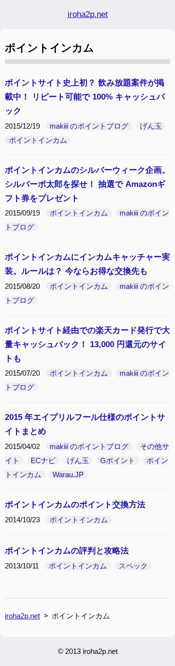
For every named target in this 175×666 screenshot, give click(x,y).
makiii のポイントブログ (89, 126)
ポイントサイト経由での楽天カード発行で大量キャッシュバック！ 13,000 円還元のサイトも (87, 344)
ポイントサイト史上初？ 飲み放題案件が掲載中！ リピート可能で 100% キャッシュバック (85, 97)
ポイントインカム (38, 140)
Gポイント (117, 460)
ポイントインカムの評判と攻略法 (67, 550)
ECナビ (43, 460)
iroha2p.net (88, 14)
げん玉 (151, 126)
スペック (133, 566)
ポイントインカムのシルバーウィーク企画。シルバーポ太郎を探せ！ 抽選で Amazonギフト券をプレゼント (87, 184)
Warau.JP (68, 474)
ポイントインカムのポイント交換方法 (75, 504)
